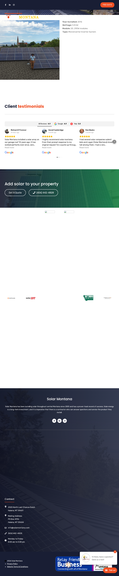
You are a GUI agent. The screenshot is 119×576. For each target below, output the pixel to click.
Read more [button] (9, 147)
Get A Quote (15, 192)
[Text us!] (110, 571)
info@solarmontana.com (19, 528)
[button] (5, 142)
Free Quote (107, 5)
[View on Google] (7, 131)
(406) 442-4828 (15, 533)
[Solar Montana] (22, 16)
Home (52, 16)
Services (84, 16)
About (64, 16)
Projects (102, 16)
